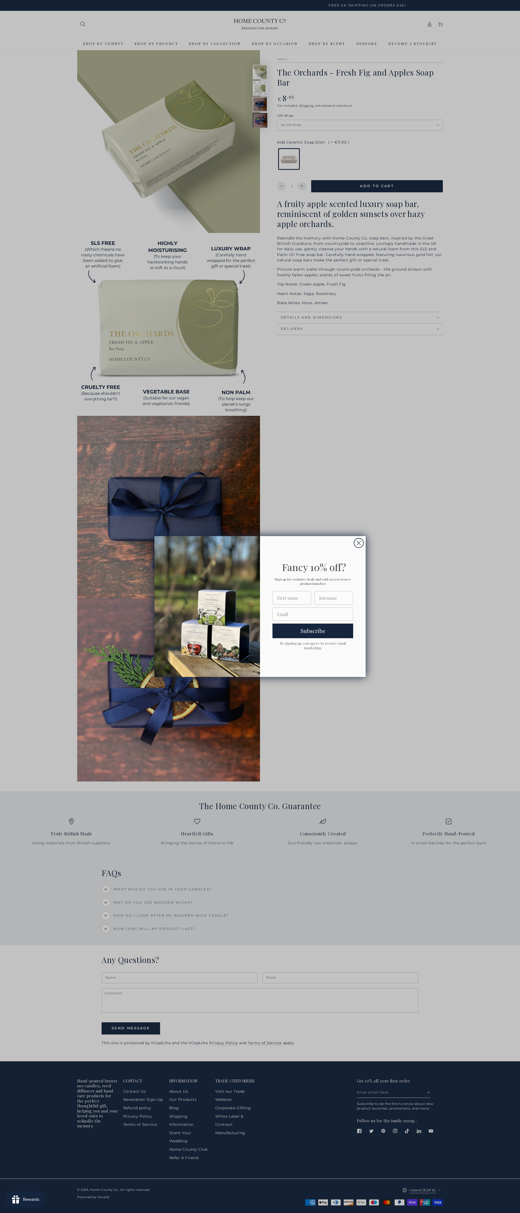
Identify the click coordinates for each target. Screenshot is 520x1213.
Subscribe (313, 630)
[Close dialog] (358, 543)
